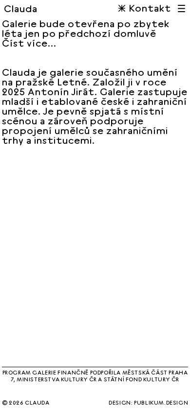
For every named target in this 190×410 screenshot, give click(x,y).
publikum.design (161, 402)
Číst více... (29, 43)
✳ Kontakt (144, 8)
